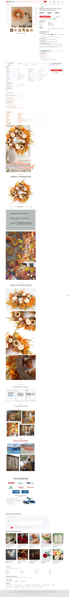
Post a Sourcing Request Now (28, 527)
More (6, 588)
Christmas (50, 572)
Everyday (50, 571)
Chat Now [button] (58, 16)
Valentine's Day (36, 572)
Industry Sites (39, 591)
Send (11, 527)
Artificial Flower (17, 5)
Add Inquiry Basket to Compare (21, 33)
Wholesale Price (35, 591)
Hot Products (14, 591)
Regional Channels (44, 591)
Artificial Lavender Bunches (9, 581)
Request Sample (54, 18)
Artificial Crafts (13, 5)
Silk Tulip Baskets (17, 581)
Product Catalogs (17, 568)
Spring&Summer (8, 572)
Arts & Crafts (9, 5)
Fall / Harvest (21, 572)
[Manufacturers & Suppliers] (10, 1)
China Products (19, 591)
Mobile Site (52, 591)
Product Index (48, 591)
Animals (35, 571)
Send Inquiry (45, 16)
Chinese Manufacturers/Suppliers (25, 591)
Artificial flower (7, 571)
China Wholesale (31, 591)
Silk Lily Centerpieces (23, 581)
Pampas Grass (22, 571)
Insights (55, 591)
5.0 (53, 64)
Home (6, 5)
